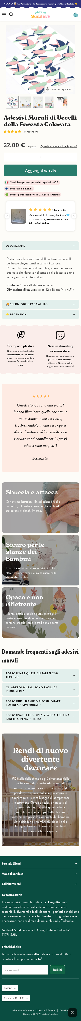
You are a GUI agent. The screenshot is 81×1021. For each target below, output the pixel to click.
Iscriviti (57, 969)
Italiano (8, 988)
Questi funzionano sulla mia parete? (58, 146)
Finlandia (14, 998)
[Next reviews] (74, 216)
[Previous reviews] (7, 216)
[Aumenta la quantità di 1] (72, 157)
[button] (12, 102)
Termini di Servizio (46, 1010)
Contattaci (64, 1010)
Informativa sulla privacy (23, 1010)
